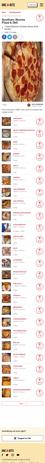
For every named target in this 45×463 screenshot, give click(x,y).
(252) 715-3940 (10, 32)
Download (32, 5)
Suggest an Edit (24, 438)
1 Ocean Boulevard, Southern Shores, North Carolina (21, 27)
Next (21, 403)
